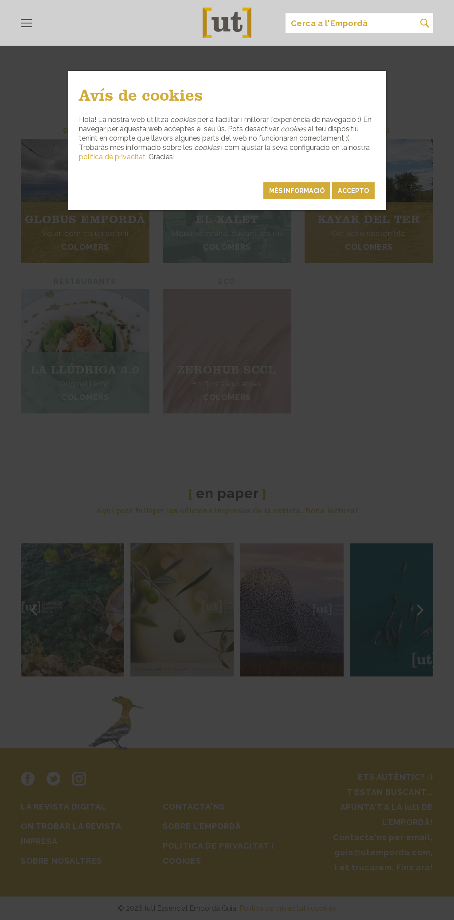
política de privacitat (112, 157)
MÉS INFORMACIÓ (297, 190)
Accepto (353, 190)
